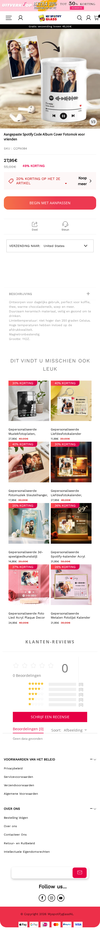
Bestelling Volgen (16, 817)
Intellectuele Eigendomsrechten (27, 851)
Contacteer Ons (15, 834)
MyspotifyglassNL (61, 914)
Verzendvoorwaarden (19, 785)
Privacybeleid (13, 768)
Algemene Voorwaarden (21, 793)
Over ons (10, 826)
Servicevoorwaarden (18, 777)
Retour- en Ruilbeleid (19, 843)
